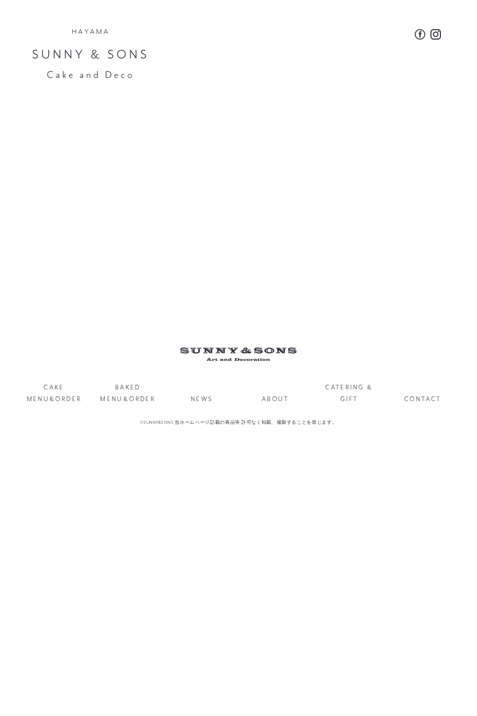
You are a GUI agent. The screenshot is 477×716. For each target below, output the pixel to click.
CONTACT (423, 399)
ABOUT (275, 399)
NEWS (202, 399)
